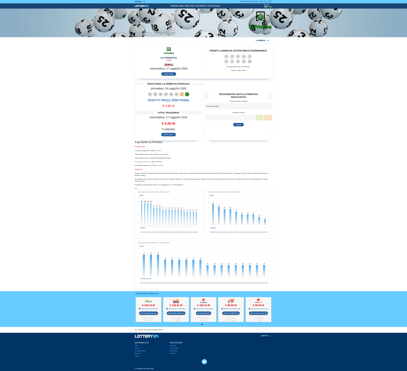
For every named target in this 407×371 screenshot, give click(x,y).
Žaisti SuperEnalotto (148, 313)
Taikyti (238, 124)
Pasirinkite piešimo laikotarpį (238, 101)
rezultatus (160, 165)
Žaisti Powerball (203, 313)
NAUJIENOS (201, 6)
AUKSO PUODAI (213, 6)
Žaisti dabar (168, 134)
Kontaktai (263, 1)
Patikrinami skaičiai (239, 112)
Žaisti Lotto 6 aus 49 (258, 313)
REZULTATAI (190, 6)
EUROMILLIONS (177, 6)
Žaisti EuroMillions (231, 313)
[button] (202, 324)
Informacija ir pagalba (249, 1)
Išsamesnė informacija (149, 309)
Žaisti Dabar (169, 74)
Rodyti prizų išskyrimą (168, 100)
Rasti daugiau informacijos (143, 162)
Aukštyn (264, 336)
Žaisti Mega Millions (176, 313)
